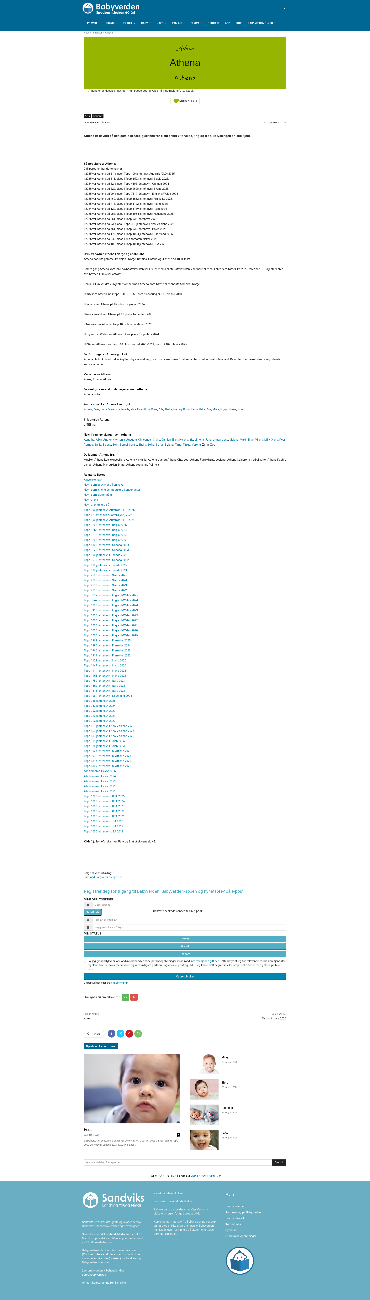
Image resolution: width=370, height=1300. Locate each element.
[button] (283, 8)
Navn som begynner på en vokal (104, 484)
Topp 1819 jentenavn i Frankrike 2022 (107, 655)
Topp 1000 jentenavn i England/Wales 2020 (111, 630)
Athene (97, 379)
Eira (139, 409)
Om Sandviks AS (235, 1218)
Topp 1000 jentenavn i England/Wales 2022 (111, 620)
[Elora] (204, 1089)
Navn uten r (91, 499)
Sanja (97, 444)
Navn (160, 23)
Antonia (120, 439)
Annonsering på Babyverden (243, 1212)
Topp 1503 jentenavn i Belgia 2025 (105, 525)
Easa (225, 1133)
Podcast (213, 23)
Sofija (151, 444)
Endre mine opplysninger (240, 1236)
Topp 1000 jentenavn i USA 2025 (104, 796)
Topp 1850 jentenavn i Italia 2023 (104, 685)
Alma (146, 409)
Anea (87, 1018)
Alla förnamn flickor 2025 (100, 771)
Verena (196, 444)
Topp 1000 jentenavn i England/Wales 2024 (111, 605)
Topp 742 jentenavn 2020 (99, 721)
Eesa (88, 1129)
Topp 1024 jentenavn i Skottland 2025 (107, 751)
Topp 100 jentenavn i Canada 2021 (105, 570)
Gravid (110, 23)
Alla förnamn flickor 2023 (100, 781)
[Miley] (204, 1064)
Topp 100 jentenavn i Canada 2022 (105, 565)
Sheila (142, 444)
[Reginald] (204, 1115)
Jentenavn (97, 32)
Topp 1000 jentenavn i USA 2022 (104, 811)
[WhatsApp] (138, 1034)
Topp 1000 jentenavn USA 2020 (103, 821)
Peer (282, 439)
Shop (238, 23)
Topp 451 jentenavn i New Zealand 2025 (109, 726)
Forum (194, 23)
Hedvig (177, 409)
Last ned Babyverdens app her (103, 877)
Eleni (175, 439)
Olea (96, 409)
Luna (104, 409)
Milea (216, 409)
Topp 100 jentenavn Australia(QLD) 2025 (109, 510)
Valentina (114, 409)
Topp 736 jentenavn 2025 (99, 700)
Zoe (212, 444)
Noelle (125, 409)
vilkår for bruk (120, 982)
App (227, 23)
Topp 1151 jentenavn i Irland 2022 (105, 675)
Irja (191, 439)
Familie (177, 23)
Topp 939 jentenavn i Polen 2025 (104, 741)
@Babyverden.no (206, 1176)
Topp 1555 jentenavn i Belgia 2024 (105, 530)
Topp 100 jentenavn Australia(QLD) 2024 (109, 520)
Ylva (133, 409)
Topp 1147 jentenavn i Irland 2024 (105, 665)
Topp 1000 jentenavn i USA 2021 (104, 816)
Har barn (185, 954)
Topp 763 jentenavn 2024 (99, 705)
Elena (194, 409)
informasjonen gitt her (205, 961)
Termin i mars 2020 (274, 1018)
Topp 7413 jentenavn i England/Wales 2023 (111, 610)
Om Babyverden (235, 1206)
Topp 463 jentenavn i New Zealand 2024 (109, 731)
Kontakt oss (233, 1224)
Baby (144, 23)
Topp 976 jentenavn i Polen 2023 (104, 746)
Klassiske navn (93, 479)
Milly (267, 439)
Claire (156, 439)
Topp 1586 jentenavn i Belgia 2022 (105, 540)
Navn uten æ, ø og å (96, 504)
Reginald (227, 1107)
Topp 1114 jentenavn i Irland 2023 (105, 670)
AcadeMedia (117, 1234)
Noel (240, 409)
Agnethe (89, 439)
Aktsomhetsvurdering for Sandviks (104, 1282)
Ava (208, 409)
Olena (274, 439)
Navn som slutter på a (98, 494)
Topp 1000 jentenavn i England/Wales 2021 (111, 625)
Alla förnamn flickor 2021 (100, 791)
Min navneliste (188, 100)
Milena (259, 439)
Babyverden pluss (260, 23)
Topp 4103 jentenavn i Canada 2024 (106, 545)
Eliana (232, 409)
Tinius (186, 444)
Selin (116, 444)
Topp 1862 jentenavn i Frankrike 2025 (107, 640)
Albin (99, 439)
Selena (107, 444)
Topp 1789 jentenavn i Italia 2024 (104, 680)
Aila (161, 409)
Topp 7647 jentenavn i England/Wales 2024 (111, 600)
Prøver (92, 23)
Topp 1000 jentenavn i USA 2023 (104, 806)
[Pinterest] (129, 1034)
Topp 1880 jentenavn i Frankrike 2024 (107, 645)
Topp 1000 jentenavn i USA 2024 (104, 801)
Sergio (133, 444)
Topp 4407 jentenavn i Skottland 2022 (107, 766)
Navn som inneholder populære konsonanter (112, 489)
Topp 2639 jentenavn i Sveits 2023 (105, 585)
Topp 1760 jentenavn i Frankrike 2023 (107, 650)
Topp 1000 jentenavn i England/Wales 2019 (111, 635)
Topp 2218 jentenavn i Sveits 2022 (105, 590)
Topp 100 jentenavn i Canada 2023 (105, 555)
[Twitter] (120, 1034)
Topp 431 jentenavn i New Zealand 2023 (109, 736)
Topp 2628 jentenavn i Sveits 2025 (105, 575)
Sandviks (87, 1222)
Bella (202, 409)
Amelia (88, 409)
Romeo (88, 444)
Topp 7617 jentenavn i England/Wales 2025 (111, 595)
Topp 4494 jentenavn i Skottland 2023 (107, 761)
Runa (186, 409)
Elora (225, 1082)
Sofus (160, 444)
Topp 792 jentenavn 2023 (99, 710)
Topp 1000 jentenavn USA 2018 (103, 831)
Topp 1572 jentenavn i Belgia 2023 (105, 535)
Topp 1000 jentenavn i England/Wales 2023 (111, 615)
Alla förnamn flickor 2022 (100, 786)
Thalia (168, 409)
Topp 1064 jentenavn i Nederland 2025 (108, 695)
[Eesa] (132, 1089)
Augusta (131, 439)
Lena (225, 439)
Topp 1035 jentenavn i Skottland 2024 (107, 756)
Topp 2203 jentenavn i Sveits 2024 (105, 580)
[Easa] (204, 1140)
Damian (166, 439)
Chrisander (145, 439)
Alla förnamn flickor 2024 (100, 776)
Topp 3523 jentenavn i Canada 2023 (106, 550)
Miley (225, 1057)
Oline (154, 409)
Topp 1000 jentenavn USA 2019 (103, 826)
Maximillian (247, 439)
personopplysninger (94, 1274)
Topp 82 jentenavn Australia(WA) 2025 (108, 515)
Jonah (209, 439)
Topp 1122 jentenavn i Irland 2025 (105, 660)
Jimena (199, 439)
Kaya (217, 439)
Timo (178, 444)
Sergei (124, 444)
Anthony (108, 439)
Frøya (224, 409)
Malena (234, 439)
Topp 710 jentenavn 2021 (99, 715)
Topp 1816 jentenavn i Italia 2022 (104, 690)
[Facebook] (111, 1034)
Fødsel (127, 23)
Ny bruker (231, 1230)
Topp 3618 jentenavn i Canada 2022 (106, 560)
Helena (183, 439)
